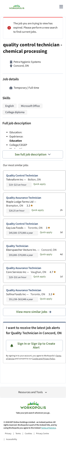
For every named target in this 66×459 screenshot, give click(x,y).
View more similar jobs (31, 312)
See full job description (30, 154)
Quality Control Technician (22, 175)
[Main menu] (61, 7)
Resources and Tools (30, 392)
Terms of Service (48, 428)
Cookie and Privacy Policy (43, 358)
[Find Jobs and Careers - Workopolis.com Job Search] (16, 6)
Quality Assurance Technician (23, 198)
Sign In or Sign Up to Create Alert (36, 346)
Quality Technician (17, 246)
